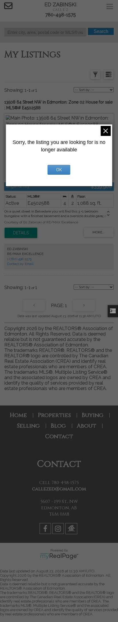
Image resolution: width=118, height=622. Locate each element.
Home (18, 415)
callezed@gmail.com (59, 489)
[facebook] (46, 529)
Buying (92, 415)
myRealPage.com (59, 556)
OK (59, 169)
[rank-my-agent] (72, 529)
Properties (54, 415)
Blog (58, 426)
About (86, 426)
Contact (59, 436)
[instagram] (58, 529)
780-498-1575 (60, 14)
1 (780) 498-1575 (19, 259)
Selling (28, 426)
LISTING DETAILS (21, 233)
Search (101, 31)
